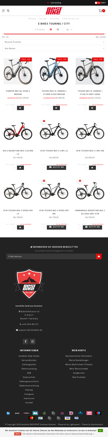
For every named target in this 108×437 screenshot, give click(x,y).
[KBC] (80, 413)
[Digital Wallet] (53, 413)
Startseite (32, 19)
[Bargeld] (44, 413)
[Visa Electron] (76, 418)
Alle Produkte (79, 377)
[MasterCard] (31, 418)
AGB (29, 372)
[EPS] (62, 413)
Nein (18, 434)
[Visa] (67, 418)
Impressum (29, 398)
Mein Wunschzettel (79, 368)
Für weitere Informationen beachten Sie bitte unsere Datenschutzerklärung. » (58, 434)
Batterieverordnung (29, 385)
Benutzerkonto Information (79, 355)
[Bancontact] (40, 418)
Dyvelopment (97, 424)
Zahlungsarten (29, 364)
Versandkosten (26, 104)
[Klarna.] (89, 413)
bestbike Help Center (29, 355)
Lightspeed (74, 424)
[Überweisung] (17, 413)
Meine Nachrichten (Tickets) (79, 364)
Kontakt (29, 402)
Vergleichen (79, 372)
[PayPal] (49, 418)
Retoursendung (29, 368)
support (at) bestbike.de (30, 329)
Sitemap (29, 389)
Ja (100, 430)
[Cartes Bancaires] (35, 413)
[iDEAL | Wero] (71, 413)
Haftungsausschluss (29, 381)
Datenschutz (29, 377)
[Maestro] (98, 413)
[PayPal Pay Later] (58, 418)
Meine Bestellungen (79, 360)
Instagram (29, 394)
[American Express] (8, 413)
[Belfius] (26, 413)
